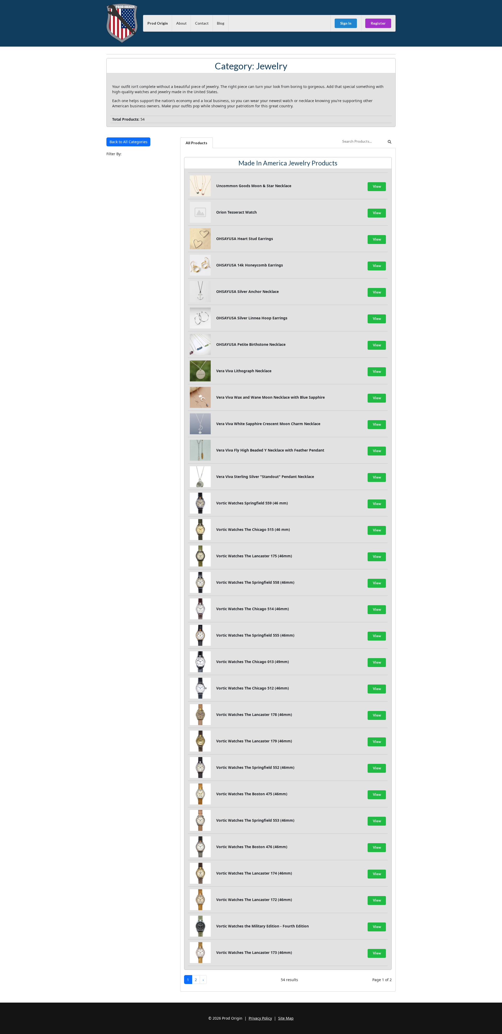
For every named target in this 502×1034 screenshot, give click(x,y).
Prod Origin (157, 23)
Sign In (345, 23)
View (377, 186)
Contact (202, 23)
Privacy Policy (260, 1018)
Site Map (286, 1018)
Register (378, 23)
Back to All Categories (128, 141)
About (181, 23)
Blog (220, 23)
